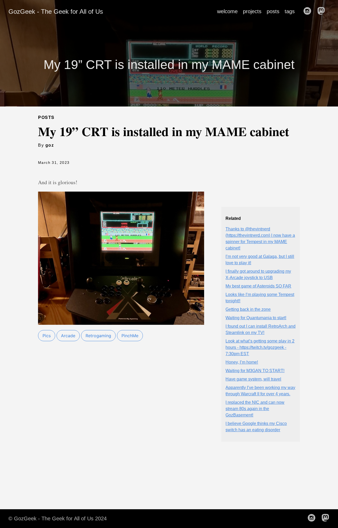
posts (273, 11)
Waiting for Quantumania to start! (256, 318)
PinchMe (129, 335)
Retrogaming (98, 335)
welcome (227, 11)
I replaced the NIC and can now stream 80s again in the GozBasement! (255, 408)
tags (290, 11)
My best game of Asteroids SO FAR (258, 286)
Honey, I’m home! (242, 362)
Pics (47, 335)
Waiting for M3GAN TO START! (255, 370)
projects (252, 11)
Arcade (68, 335)
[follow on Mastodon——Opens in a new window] (322, 11)
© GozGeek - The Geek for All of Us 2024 (57, 518)
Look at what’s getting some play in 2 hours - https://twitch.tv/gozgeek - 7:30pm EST (260, 347)
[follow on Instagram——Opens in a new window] (309, 11)
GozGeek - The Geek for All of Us (55, 11)
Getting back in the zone (248, 309)
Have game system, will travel (253, 379)
